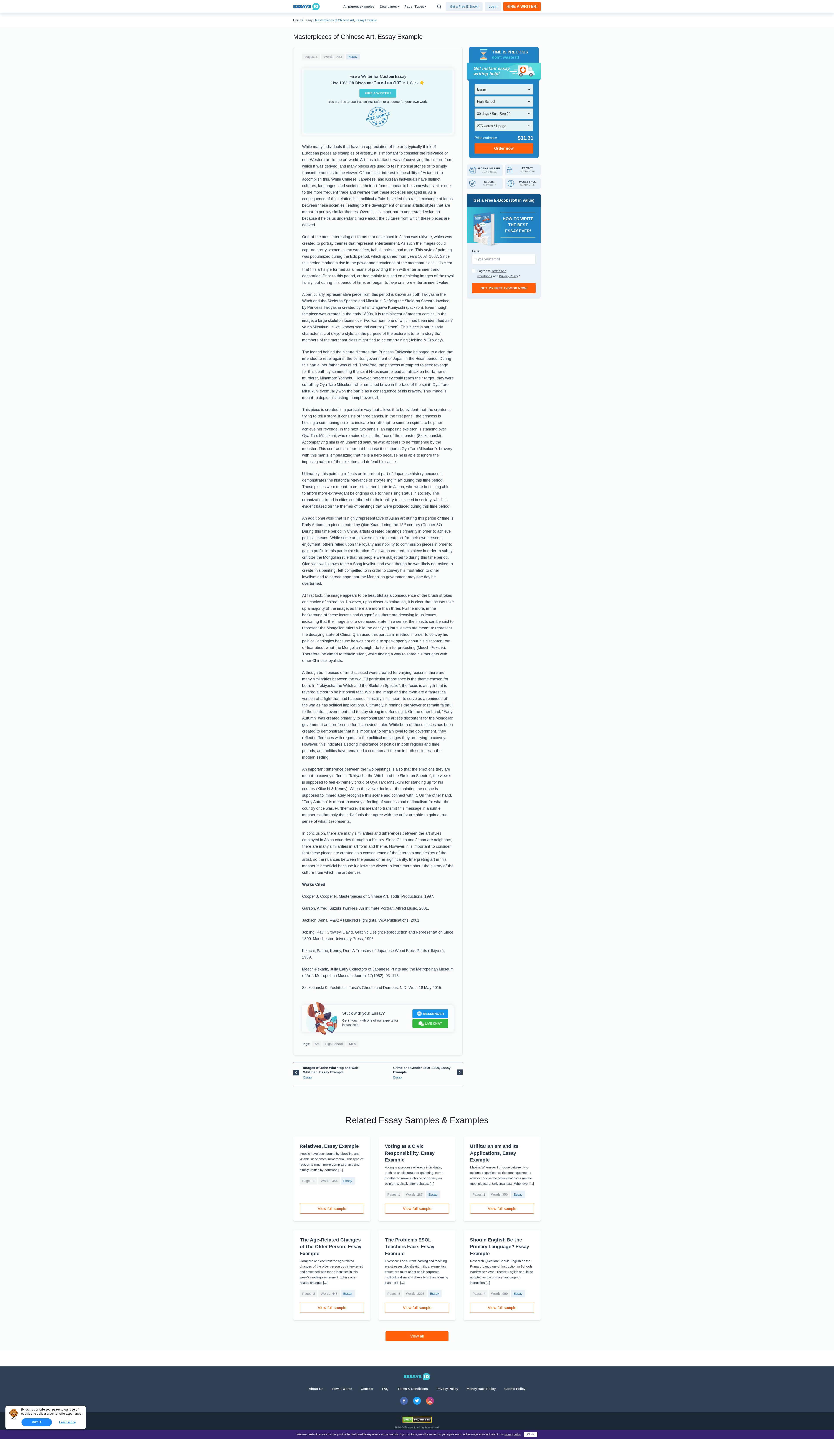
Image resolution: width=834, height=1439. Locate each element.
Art (317, 1044)
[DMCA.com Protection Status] (417, 1420)
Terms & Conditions (412, 1389)
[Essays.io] (417, 1376)
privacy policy (513, 1434)
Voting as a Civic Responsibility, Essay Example (410, 1153)
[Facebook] (404, 1401)
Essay (352, 56)
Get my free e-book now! (504, 288)
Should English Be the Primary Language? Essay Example (499, 1246)
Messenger (433, 1013)
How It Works (342, 1389)
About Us (316, 1389)
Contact (367, 1389)
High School (334, 1044)
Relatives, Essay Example (329, 1146)
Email (476, 251)
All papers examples (358, 6)
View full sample (332, 1208)
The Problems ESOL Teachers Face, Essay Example (409, 1246)
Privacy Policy (447, 1389)
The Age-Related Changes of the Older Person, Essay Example (330, 1246)
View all (417, 1336)
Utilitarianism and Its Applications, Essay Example (494, 1153)
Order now (504, 148)
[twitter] (417, 1401)
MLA (352, 1044)
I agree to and (498, 273)
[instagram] (430, 1401)
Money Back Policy (481, 1389)
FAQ (385, 1389)
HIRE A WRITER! (522, 6)
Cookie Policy (514, 1389)
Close (530, 1434)
